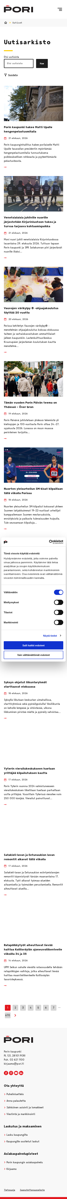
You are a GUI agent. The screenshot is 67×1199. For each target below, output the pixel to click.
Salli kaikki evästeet (33, 645)
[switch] (58, 602)
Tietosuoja (9, 1189)
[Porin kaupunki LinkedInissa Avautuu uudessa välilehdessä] (21, 1073)
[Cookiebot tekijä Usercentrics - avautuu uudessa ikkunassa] (49, 542)
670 (7, 1015)
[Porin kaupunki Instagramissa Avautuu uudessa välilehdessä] (11, 1073)
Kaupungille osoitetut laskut (22, 1141)
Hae (42, 63)
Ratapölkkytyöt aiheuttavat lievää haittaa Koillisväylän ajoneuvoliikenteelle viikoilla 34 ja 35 (33, 949)
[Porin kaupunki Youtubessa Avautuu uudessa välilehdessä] (16, 1073)
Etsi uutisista (11, 56)
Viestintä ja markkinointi (20, 1114)
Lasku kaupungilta (17, 1134)
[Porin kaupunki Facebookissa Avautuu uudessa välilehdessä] (6, 1073)
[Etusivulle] (18, 8)
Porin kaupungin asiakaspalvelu (24, 1162)
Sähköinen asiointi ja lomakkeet (25, 1107)
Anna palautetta (16, 1100)
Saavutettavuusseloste (32, 1189)
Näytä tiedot (50, 635)
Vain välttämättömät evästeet (33, 654)
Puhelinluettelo (15, 1094)
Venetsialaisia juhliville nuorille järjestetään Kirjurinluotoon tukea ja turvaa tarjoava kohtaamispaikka (30, 222)
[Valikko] (59, 9)
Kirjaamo (11, 1168)
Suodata (13, 75)
